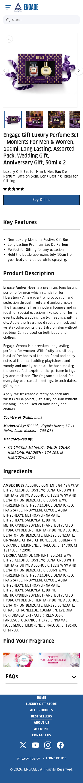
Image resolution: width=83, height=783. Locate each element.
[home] (27, 7)
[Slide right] (79, 70)
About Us (41, 723)
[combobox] (41, 19)
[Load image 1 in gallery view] (13, 119)
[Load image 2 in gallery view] (34, 119)
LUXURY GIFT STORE (41, 704)
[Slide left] (4, 70)
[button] (8, 7)
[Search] (8, 20)
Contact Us (41, 735)
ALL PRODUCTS (41, 710)
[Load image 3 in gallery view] (56, 119)
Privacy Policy (28, 759)
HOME (41, 698)
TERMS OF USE (56, 758)
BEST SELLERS (41, 716)
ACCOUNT (41, 729)
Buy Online (42, 200)
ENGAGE (30, 769)
